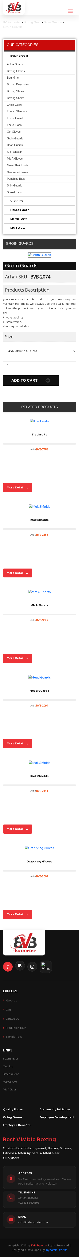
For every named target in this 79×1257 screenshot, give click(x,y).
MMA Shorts (39, 605)
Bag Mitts (13, 77)
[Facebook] (8, 967)
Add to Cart (25, 380)
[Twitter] (20, 966)
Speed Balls (14, 192)
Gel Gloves (14, 131)
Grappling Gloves (40, 861)
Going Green (12, 1117)
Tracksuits (39, 434)
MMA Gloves (15, 158)
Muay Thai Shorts (18, 165)
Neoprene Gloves (17, 172)
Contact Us (11, 1018)
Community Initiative (54, 1109)
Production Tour (14, 1027)
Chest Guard (14, 104)
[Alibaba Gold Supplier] (46, 967)
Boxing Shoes (15, 91)
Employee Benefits (17, 1125)
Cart (7, 1009)
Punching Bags (16, 178)
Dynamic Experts (56, 1250)
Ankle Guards (15, 64)
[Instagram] (32, 967)
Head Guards (15, 145)
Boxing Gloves (16, 71)
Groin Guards (15, 138)
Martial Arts (18, 219)
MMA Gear (17, 228)
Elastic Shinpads (17, 111)
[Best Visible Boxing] (14, 7)
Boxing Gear (19, 55)
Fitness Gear (19, 210)
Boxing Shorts (15, 98)
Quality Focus (13, 1109)
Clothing (16, 200)
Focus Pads (14, 125)
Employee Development (57, 1117)
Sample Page (12, 1036)
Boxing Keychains (18, 84)
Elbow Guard (15, 118)
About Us (10, 1000)
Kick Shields (14, 151)
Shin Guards (14, 185)
